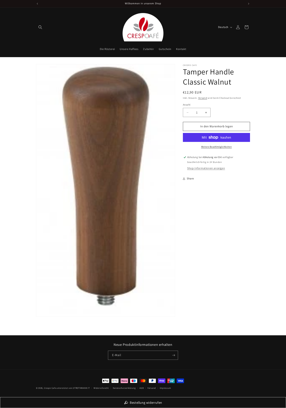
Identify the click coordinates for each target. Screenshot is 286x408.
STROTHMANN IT (81, 388)
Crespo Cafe (50, 388)
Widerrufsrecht (101, 388)
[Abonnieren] (173, 355)
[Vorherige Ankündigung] (37, 3)
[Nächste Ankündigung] (248, 3)
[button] (40, 27)
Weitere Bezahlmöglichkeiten (216, 146)
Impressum (165, 388)
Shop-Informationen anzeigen (206, 168)
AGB (141, 388)
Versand (202, 97)
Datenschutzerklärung (124, 388)
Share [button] (190, 178)
